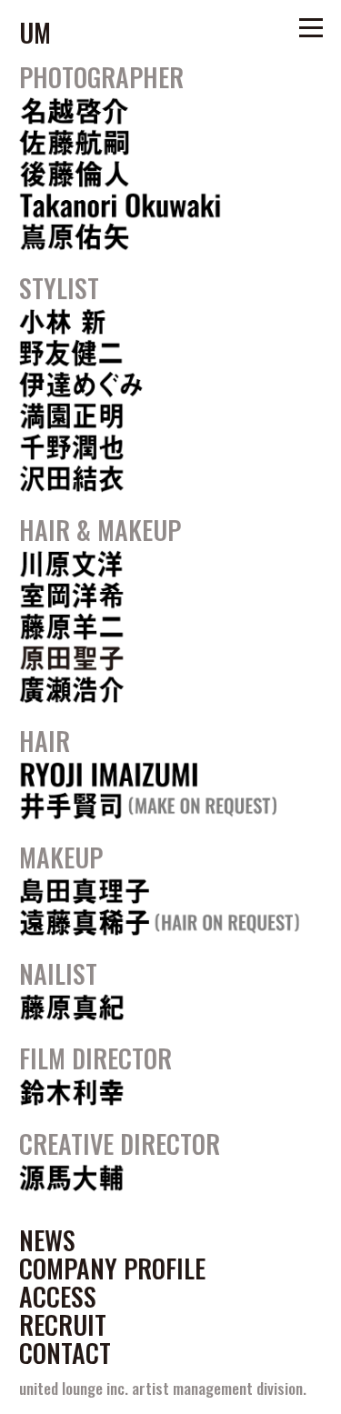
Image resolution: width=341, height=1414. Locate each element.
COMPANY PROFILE (112, 1268)
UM (35, 32)
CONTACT (65, 1353)
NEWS (47, 1240)
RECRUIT (62, 1325)
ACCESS (57, 1296)
